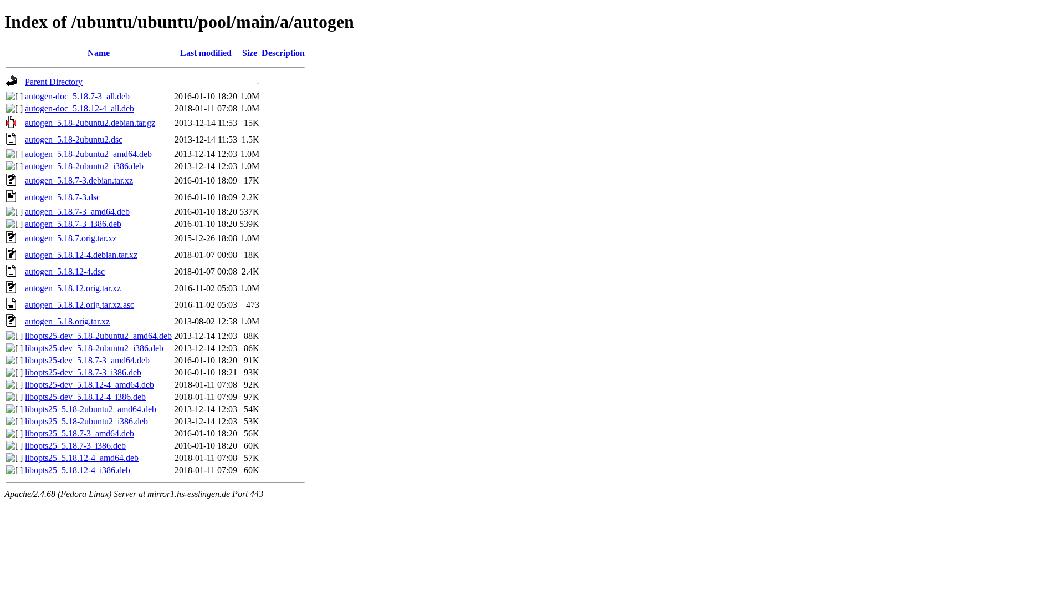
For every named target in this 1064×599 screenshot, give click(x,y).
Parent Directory (54, 82)
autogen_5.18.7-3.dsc (62, 197)
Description (283, 53)
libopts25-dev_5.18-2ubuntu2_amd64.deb (98, 336)
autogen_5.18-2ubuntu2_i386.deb (84, 166)
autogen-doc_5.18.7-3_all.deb (77, 96)
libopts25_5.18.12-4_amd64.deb (82, 458)
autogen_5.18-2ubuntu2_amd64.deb (88, 154)
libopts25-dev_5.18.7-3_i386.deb (83, 372)
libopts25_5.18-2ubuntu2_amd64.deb (90, 409)
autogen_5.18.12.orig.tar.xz (73, 288)
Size (249, 53)
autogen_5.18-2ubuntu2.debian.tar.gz (90, 123)
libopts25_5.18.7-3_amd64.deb (79, 433)
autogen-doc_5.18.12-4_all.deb (79, 108)
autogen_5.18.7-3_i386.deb (73, 224)
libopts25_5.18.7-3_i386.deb (75, 445)
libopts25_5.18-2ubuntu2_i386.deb (86, 421)
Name (99, 53)
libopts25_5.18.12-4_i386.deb (77, 470)
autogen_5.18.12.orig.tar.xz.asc (79, 304)
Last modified (206, 53)
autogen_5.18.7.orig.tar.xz (70, 238)
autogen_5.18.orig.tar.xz (67, 321)
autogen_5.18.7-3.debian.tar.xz (79, 180)
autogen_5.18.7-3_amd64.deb (77, 211)
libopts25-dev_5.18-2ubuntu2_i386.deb (94, 348)
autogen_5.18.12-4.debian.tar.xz (81, 255)
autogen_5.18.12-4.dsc (65, 271)
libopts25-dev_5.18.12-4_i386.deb (85, 397)
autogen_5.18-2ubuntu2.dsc (73, 139)
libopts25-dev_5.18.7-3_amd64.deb (87, 360)
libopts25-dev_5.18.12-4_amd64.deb (89, 384)
